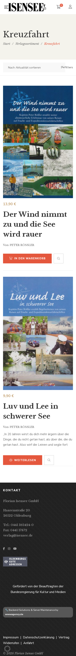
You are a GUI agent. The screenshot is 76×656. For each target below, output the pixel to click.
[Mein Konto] (71, 7)
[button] (7, 648)
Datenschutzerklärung (38, 637)
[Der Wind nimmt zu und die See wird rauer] (38, 142)
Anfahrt (28, 643)
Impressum (11, 637)
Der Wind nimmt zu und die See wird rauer (35, 224)
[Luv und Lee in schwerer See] (38, 333)
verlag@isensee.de (18, 535)
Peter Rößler (22, 245)
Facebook (44, 5)
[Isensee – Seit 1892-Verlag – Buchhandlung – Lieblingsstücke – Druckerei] (26, 7)
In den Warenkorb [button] (30, 258)
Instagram (45, 8)
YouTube (15, 548)
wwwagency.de (14, 614)
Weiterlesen (25, 460)
